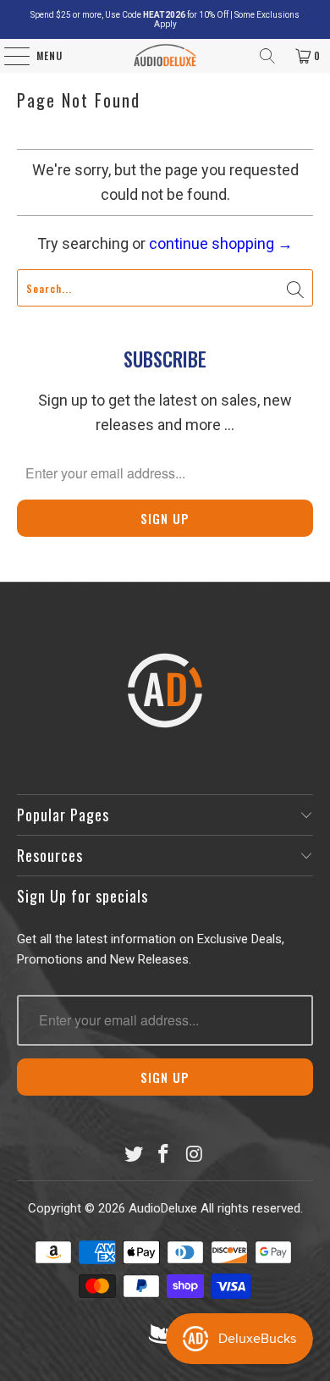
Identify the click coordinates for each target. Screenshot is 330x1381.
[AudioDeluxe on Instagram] (194, 1155)
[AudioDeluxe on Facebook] (164, 1155)
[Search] (267, 56)
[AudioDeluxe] (165, 56)
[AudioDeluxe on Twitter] (133, 1155)
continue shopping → (221, 243)
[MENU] (8, 56)
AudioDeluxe (163, 1208)
